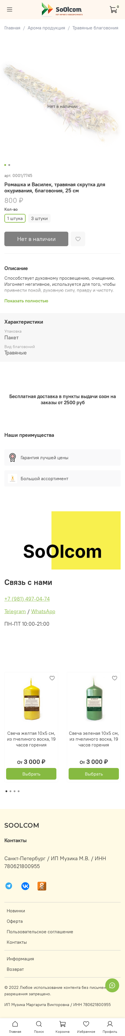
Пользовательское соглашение (40, 931)
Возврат (15, 969)
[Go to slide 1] (5, 165)
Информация (20, 959)
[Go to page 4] (18, 791)
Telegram (15, 611)
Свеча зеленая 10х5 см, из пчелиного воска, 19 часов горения (94, 739)
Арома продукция (46, 28)
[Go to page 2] (10, 791)
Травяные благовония (95, 28)
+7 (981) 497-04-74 (27, 598)
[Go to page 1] (6, 791)
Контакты (17, 942)
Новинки (16, 910)
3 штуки (39, 218)
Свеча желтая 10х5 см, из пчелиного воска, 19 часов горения (31, 739)
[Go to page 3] (14, 791)
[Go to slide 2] (9, 165)
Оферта (15, 921)
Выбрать (31, 774)
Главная (12, 28)
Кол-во (11, 209)
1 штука (15, 218)
